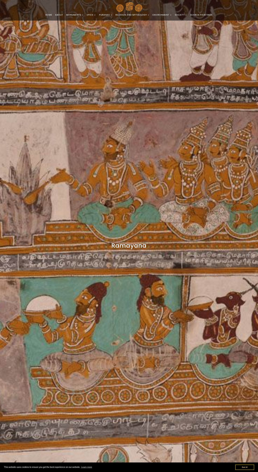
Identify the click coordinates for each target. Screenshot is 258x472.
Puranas (104, 15)
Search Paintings (201, 15)
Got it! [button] (245, 467)
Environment (161, 15)
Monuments (73, 15)
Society (180, 15)
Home (48, 15)
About (59, 15)
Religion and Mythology (131, 15)
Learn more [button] (86, 467)
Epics (90, 15)
